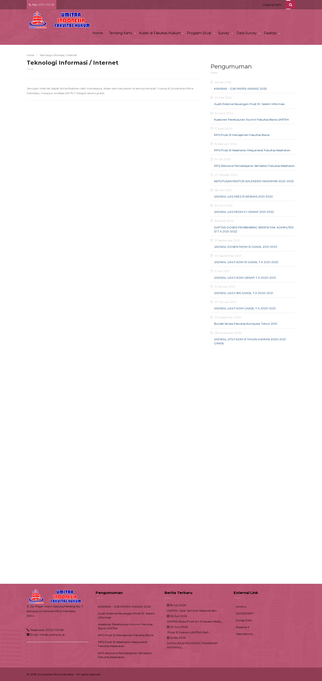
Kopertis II (242, 627)
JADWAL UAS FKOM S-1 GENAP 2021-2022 (244, 212)
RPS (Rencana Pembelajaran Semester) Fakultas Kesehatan (254, 166)
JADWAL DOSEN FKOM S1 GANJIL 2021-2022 (245, 246)
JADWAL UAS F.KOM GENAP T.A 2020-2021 (245, 277)
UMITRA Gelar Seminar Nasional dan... (193, 610)
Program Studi (199, 33)
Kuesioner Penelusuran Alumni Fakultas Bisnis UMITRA (251, 119)
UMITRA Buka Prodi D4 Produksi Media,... (195, 621)
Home (97, 33)
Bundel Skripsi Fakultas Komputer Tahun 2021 (245, 323)
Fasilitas (270, 33)
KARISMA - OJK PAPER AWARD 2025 (240, 88)
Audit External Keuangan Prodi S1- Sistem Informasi (249, 104)
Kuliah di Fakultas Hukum (160, 33)
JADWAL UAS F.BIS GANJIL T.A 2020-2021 (243, 293)
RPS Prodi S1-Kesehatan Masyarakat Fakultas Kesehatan (252, 150)
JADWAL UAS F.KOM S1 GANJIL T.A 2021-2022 (246, 262)
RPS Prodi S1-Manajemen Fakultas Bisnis (241, 135)
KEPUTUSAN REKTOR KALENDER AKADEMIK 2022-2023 (254, 181)
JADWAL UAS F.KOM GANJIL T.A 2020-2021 (245, 308)
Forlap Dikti (244, 620)
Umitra (241, 606)
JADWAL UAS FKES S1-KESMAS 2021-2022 (243, 196)
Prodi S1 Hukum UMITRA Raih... (189, 632)
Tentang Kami (121, 33)
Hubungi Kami (272, 4)
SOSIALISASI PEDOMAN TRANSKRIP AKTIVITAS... (192, 645)
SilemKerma (244, 634)
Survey (224, 33)
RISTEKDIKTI (244, 613)
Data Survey (247, 33)
